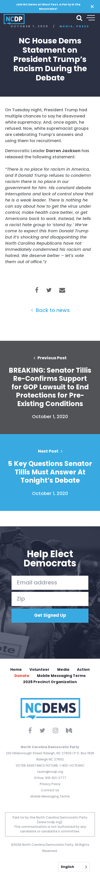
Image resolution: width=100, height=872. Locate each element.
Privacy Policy (50, 784)
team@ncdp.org (50, 771)
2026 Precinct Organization (50, 681)
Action (83, 669)
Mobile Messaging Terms (61, 675)
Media (63, 669)
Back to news (52, 310)
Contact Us (50, 790)
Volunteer (39, 669)
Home (16, 669)
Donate (21, 675)
